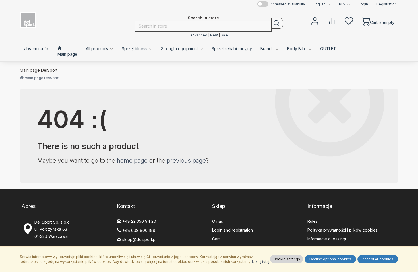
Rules (312, 221)
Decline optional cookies (330, 259)
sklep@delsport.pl (139, 239)
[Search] (277, 23)
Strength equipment (180, 48)
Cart (216, 238)
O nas (217, 221)
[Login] (315, 20)
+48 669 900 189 (138, 230)
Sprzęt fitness (135, 48)
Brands (267, 48)
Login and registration (232, 230)
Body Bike (297, 48)
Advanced (198, 35)
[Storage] (349, 20)
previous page (186, 160)
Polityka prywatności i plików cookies (342, 230)
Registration (386, 4)
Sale (224, 35)
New (214, 35)
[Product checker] (332, 20)
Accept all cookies (377, 259)
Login (363, 4)
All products (97, 48)
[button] (322, 4)
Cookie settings (286, 259)
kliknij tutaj (260, 261)
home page (132, 160)
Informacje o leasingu (327, 238)
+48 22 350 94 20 (139, 221)
